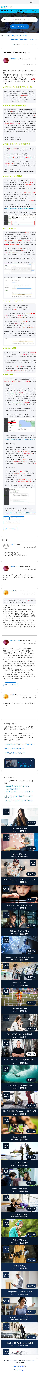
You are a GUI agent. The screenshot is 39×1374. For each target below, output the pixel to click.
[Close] (36, 1358)
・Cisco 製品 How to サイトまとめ (15, 786)
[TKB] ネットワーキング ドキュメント (14, 35)
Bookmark (14, 39)
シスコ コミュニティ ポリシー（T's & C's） (19, 744)
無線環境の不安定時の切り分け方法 (16, 52)
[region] (19, 1364)
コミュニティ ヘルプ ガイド (13, 749)
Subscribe (23, 39)
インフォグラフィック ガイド (14, 753)
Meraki (6, 518)
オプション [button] (33, 39)
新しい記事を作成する (19, 26)
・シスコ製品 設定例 (11, 789)
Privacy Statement (18, 1366)
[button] (19, 220)
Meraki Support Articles (11, 522)
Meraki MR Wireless (17, 518)
